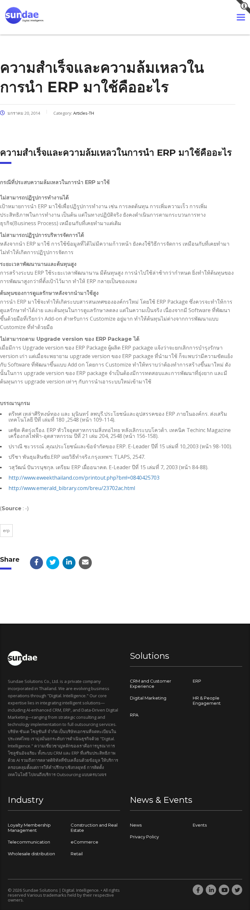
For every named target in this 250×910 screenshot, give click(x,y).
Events (200, 825)
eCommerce (84, 842)
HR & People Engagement (207, 700)
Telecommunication (29, 842)
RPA (134, 714)
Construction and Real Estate (94, 827)
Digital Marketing (148, 698)
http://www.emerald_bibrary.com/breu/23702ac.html (71, 488)
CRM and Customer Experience (150, 683)
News (136, 825)
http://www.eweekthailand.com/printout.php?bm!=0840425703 (84, 477)
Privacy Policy (144, 836)
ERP (6, 530)
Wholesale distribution (31, 853)
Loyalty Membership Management (29, 827)
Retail (77, 853)
